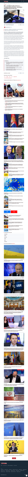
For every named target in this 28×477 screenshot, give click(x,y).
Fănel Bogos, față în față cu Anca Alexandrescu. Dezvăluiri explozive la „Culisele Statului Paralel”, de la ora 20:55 (14, 385)
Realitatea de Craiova (22, 470)
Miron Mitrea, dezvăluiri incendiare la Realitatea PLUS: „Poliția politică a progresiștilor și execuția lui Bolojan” (14, 65)
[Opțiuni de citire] (26, 475)
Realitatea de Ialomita (13, 470)
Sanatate (6, 105)
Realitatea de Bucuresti (8, 470)
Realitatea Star (10, 469)
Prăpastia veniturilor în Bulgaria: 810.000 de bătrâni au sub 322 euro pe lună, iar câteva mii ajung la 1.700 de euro (16, 139)
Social (6, 110)
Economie (5, 99)
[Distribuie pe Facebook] (20, 24)
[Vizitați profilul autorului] (4, 25)
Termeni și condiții (5, 465)
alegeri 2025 (15, 76)
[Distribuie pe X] (23, 24)
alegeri (7, 76)
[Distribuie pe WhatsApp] (22, 24)
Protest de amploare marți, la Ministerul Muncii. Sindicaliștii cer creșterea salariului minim (15, 215)
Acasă (5, 3)
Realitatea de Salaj (24, 469)
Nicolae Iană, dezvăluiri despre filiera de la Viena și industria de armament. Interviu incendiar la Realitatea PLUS (13, 331)
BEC (9, 76)
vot (4, 76)
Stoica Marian (22, 365)
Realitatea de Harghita (8, 471)
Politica (8, 3)
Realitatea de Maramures (13, 471)
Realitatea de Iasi (20, 469)
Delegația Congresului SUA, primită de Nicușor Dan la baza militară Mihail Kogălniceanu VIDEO (14, 69)
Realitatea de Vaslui (18, 471)
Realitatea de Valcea (3, 470)
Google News (19, 80)
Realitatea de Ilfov (17, 470)
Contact (1, 465)
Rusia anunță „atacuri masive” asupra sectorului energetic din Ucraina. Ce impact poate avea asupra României (15, 200)
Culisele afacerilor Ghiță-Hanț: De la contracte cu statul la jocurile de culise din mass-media (14, 67)
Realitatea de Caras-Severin (15, 469)
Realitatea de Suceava (3, 471)
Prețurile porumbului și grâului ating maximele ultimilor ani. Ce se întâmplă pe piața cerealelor (16, 203)
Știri (6, 3)
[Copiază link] (19, 24)
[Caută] (21, 1)
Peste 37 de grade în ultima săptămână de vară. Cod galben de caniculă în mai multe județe (15, 226)
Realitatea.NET (2, 469)
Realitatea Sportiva (6, 469)
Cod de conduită (15, 465)
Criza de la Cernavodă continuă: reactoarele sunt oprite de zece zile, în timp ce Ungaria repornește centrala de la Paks (14, 101)
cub (11, 76)
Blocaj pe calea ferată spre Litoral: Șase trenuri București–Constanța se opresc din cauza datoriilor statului (16, 135)
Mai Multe (14, 458)
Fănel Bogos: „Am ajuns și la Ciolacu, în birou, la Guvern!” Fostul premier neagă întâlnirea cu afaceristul (16, 132)
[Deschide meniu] (23, 1)
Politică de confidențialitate (10, 465)
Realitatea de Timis (11, 24)
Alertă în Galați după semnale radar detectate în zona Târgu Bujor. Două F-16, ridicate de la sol (16, 229)
